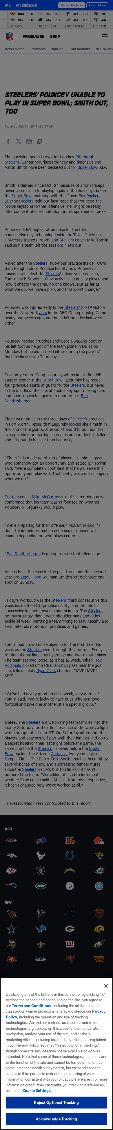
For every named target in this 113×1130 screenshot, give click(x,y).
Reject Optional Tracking (56, 1102)
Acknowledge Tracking (56, 1119)
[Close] (106, 985)
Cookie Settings (36, 1090)
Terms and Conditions (31, 1005)
